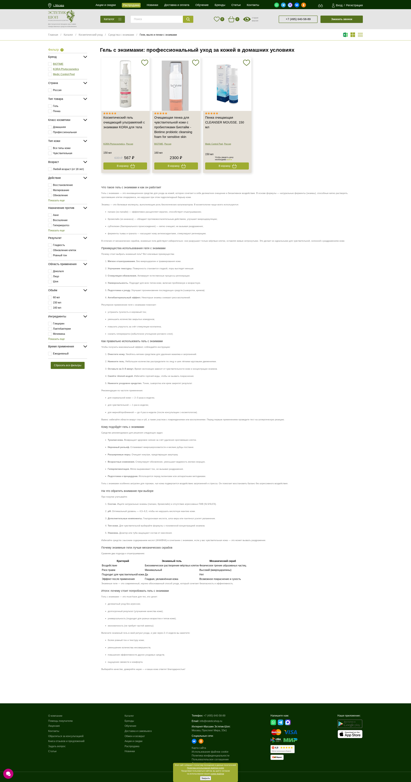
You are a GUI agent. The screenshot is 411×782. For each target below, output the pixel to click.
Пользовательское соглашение (210, 759)
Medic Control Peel (64, 74)
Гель (55, 106)
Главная (53, 34)
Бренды (129, 721)
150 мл (57, 302)
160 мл (57, 307)
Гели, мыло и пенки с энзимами (158, 34)
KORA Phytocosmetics (66, 69)
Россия (57, 90)
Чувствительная (62, 153)
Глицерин (58, 323)
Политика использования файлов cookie (205, 768)
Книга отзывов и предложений (66, 741)
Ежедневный (61, 353)
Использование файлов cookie (210, 751)
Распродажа (132, 746)
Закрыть (205, 778)
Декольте (58, 271)
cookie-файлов (217, 774)
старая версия (255, 19)
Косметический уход (91, 34)
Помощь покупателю (60, 721)
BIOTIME (58, 64)
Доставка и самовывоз (138, 731)
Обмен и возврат (135, 736)
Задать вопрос (57, 746)
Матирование (61, 190)
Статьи (52, 751)
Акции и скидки (133, 741)
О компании (55, 715)
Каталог (68, 34)
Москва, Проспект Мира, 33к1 (209, 730)
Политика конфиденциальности (210, 755)
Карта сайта (199, 748)
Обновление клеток (64, 250)
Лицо (56, 276)
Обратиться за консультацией (65, 736)
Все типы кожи (61, 148)
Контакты (53, 731)
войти (229, 159)
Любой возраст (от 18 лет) (68, 169)
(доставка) (72, 24)
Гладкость (59, 245)
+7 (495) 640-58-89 (298, 19)
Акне (56, 215)
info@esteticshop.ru (211, 721)
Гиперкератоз (61, 225)
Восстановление (63, 185)
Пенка (56, 111)
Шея (55, 281)
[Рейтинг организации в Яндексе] (283, 749)
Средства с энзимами (121, 34)
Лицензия (54, 726)
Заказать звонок (341, 19)
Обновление (60, 195)
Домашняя (59, 127)
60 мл (56, 297)
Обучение (130, 726)
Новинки (130, 751)
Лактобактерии (62, 328)
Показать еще (56, 200)
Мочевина (59, 333)
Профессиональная (65, 132)
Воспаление (60, 220)
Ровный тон (60, 255)
